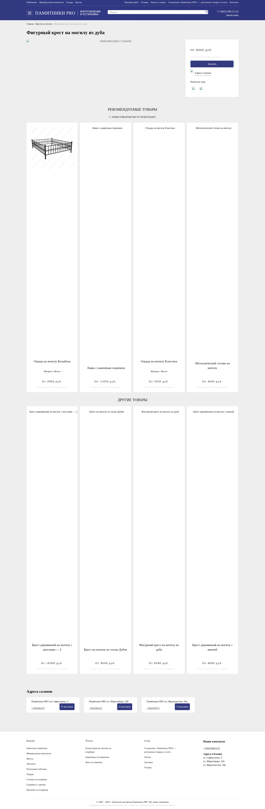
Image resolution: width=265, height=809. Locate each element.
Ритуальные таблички (37, 769)
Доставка (148, 762)
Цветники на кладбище (37, 790)
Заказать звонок (232, 15)
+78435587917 (153, 708)
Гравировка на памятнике (97, 757)
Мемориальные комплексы (51, 2)
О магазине (67, 706)
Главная (30, 24)
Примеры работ (131, 2)
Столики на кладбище (37, 779)
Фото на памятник (93, 762)
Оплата (147, 757)
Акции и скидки (158, 2)
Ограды (69, 2)
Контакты (234, 2)
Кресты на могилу (44, 24)
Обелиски (31, 764)
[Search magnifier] (206, 11)
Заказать (212, 64)
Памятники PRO (55, 12)
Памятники (32, 2)
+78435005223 (37, 708)
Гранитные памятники (37, 748)
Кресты (78, 2)
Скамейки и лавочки (36, 785)
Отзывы (144, 2)
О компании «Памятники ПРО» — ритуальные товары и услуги (197, 2)
